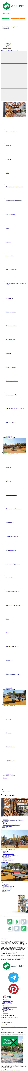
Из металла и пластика (8, 854)
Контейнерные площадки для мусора (11, 823)
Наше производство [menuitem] (8, 1001)
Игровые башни (7, 856)
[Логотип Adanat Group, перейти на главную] (14, 966)
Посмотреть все (4, 829)
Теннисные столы (7, 889)
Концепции (6, 857)
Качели (5, 827)
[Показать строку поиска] (14, 57)
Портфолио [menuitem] (6, 1005)
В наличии (5, 819)
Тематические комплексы (9, 858)
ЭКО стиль (5, 852)
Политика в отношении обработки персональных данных (14, 1027)
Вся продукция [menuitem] (6, 999)
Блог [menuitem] (4, 1011)
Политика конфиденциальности (12, 1069)
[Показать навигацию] (14, 95)
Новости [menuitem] (5, 1010)
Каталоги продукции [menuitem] (8, 1009)
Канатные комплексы (8, 860)
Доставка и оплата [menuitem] (7, 1003)
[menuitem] (10, 26)
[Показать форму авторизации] (14, 70)
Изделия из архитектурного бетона (11, 825)
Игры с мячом (6, 890)
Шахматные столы (7, 887)
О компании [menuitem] (6, 1008)
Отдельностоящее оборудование (10, 855)
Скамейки (5, 821)
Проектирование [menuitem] (7, 1002)
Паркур (5, 891)
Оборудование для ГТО (8, 886)
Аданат (3, 1024)
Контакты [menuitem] (5, 1013)
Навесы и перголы (7, 826)
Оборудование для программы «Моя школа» (13, 820)
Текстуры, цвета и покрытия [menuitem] (10, 1007)
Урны (4, 822)
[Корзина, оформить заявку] (14, 82)
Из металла (5, 885)
